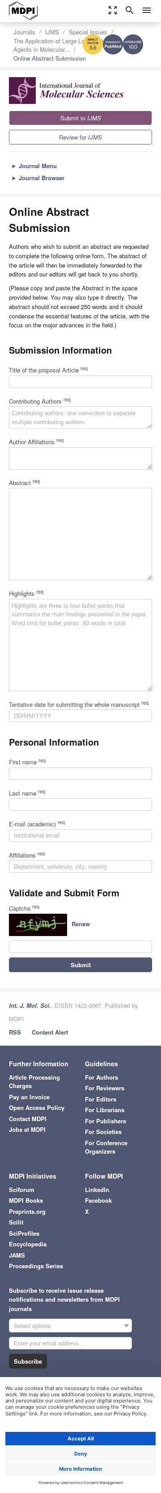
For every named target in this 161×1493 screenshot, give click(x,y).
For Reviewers (104, 1088)
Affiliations (27, 855)
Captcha (24, 908)
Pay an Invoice (29, 1097)
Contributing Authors (40, 401)
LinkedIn (97, 1189)
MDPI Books (26, 1200)
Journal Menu (34, 165)
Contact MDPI (28, 1118)
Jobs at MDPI (27, 1129)
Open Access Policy (36, 1107)
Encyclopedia (28, 1244)
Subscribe (28, 1361)
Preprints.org (27, 1211)
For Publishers (105, 1121)
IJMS (52, 32)
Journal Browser (37, 177)
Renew (81, 924)
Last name (27, 793)
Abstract (24, 482)
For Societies (103, 1131)
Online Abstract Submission (49, 58)
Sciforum (21, 1189)
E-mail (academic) (37, 824)
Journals (24, 32)
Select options (32, 1325)
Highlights (26, 593)
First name (27, 762)
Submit (81, 965)
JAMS (17, 1255)
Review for (80, 137)
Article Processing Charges (34, 1081)
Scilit (16, 1222)
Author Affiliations (36, 441)
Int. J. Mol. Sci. (30, 1005)
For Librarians (104, 1109)
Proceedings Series (36, 1266)
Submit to (80, 118)
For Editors (100, 1099)
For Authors (101, 1077)
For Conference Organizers (106, 1147)
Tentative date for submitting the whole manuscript (78, 704)
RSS (15, 1032)
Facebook (98, 1200)
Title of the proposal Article (48, 370)
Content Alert (50, 1032)
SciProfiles (24, 1233)
